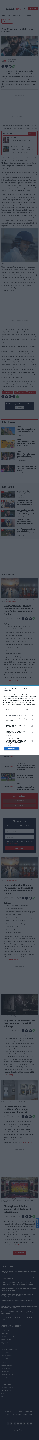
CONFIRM (11, 749)
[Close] (35, 689)
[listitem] (19, 715)
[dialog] (19, 720)
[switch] (32, 719)
